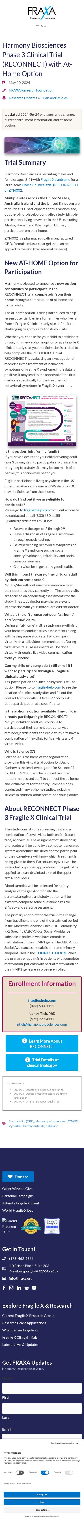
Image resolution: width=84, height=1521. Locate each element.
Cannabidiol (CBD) (21, 1121)
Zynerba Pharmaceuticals (26, 1126)
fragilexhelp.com (37, 510)
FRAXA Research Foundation (31, 90)
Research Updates (23, 98)
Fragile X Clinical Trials (19, 1337)
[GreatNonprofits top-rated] (31, 1226)
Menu (44, 26)
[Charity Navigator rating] (52, 1226)
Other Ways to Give (17, 1188)
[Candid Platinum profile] (10, 1226)
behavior (52, 1126)
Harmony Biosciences (51, 1121)
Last (5, 1417)
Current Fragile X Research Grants (28, 1315)
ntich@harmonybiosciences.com (42, 1024)
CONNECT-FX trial (51, 953)
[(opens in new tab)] (42, 420)
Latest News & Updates (20, 1344)
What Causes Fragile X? (20, 1330)
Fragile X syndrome (55, 179)
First (6, 1397)
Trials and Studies (54, 98)
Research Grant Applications (24, 1323)
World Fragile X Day (17, 1210)
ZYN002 (73, 1121)
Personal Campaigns (18, 1196)
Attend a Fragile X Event (20, 1203)
